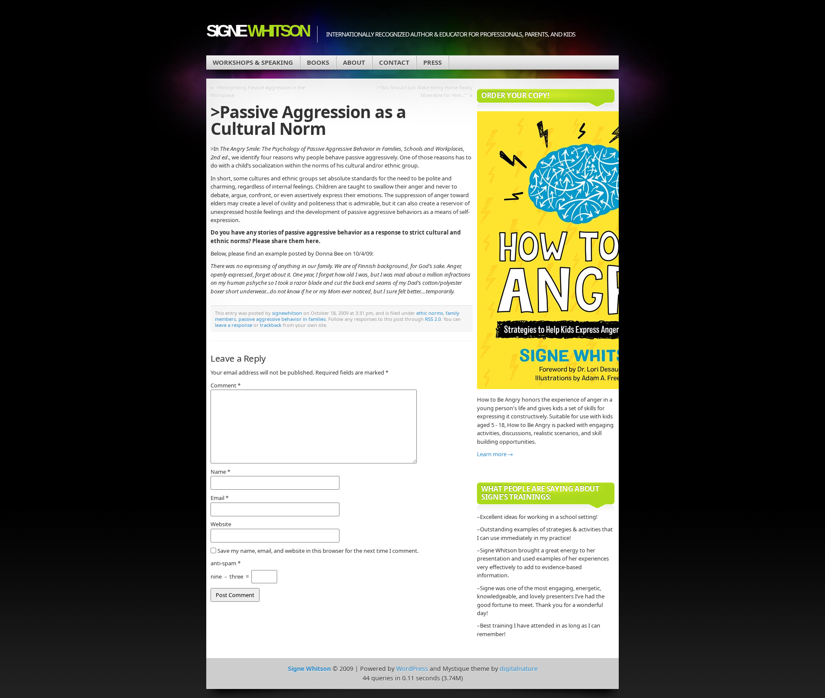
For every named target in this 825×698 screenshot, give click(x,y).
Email (220, 498)
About (354, 62)
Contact (394, 62)
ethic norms (429, 313)
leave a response (233, 325)
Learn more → (495, 454)
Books (318, 62)
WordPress (412, 668)
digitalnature (519, 668)
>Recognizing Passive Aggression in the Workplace (258, 91)
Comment (226, 385)
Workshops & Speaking (253, 62)
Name (220, 471)
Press (432, 62)
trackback (270, 325)
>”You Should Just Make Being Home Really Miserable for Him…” (425, 91)
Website (221, 524)
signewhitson (287, 313)
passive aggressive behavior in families (282, 319)
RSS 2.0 (433, 319)
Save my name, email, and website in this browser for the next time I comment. (318, 551)
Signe (257, 30)
